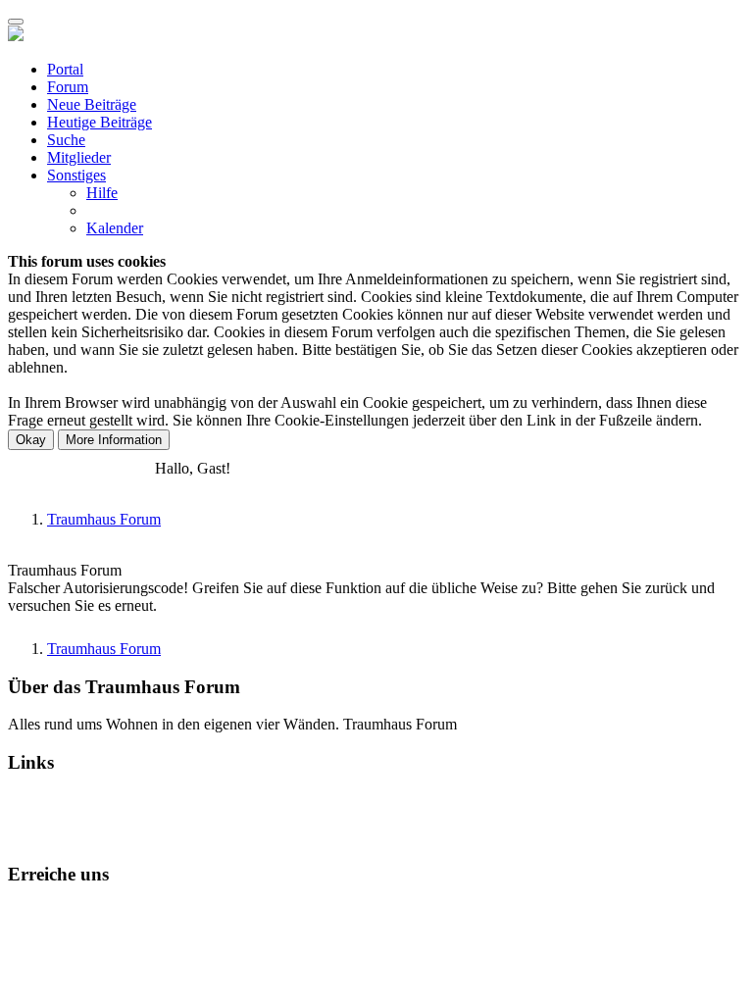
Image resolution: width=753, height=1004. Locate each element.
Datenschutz (187, 911)
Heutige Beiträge (99, 122)
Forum (67, 86)
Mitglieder (79, 157)
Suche (66, 139)
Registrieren (113, 468)
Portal (65, 69)
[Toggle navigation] (16, 22)
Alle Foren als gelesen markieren (109, 818)
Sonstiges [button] (76, 175)
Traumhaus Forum (104, 519)
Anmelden (40, 468)
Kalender (114, 228)
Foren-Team (103, 911)
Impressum (267, 911)
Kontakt (33, 911)
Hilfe (102, 192)
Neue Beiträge (91, 104)
